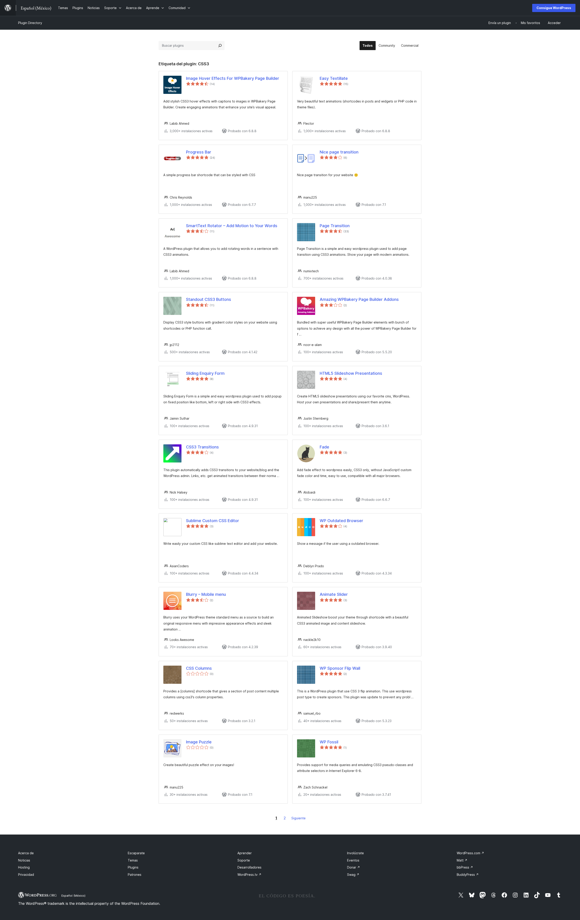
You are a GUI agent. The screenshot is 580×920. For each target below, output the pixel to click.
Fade (324, 447)
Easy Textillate (334, 78)
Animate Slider (334, 594)
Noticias (24, 860)
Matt (462, 860)
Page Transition (335, 225)
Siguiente (298, 818)
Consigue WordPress (553, 8)
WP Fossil (329, 742)
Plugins (133, 867)
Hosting (24, 867)
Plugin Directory (30, 23)
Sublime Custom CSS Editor (212, 520)
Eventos (353, 860)
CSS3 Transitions (202, 447)
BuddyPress (468, 874)
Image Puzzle (199, 742)
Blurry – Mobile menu (206, 594)
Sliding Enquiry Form (205, 373)
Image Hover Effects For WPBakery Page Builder (232, 78)
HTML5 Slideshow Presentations (351, 373)
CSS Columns (199, 668)
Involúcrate (355, 853)
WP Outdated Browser (341, 520)
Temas (133, 860)
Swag (353, 874)
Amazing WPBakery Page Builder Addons (359, 299)
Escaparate (136, 853)
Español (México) (73, 895)
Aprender (244, 853)
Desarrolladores (249, 867)
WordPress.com (470, 853)
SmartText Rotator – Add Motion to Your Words (231, 225)
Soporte (243, 860)
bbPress (465, 867)
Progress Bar (198, 152)
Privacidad (26, 874)
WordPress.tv (249, 874)
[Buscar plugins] (220, 45)
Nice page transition (339, 152)
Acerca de (26, 853)
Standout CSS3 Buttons (208, 299)
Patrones (134, 874)
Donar (353, 867)
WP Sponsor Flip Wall (340, 668)
